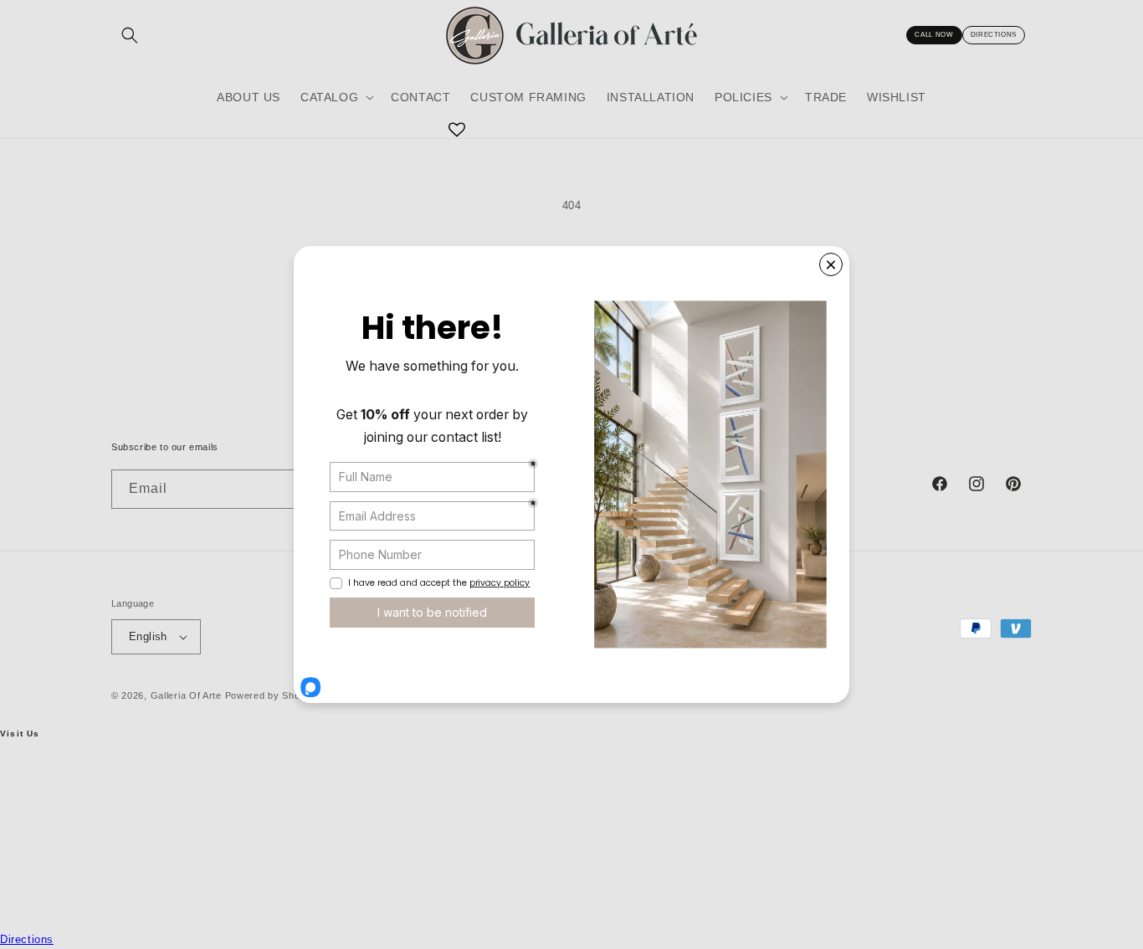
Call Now (934, 34)
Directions (994, 34)
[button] (335, 97)
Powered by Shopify (271, 695)
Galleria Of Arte (186, 695)
